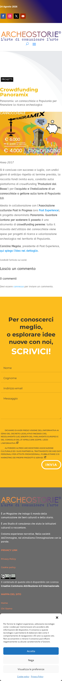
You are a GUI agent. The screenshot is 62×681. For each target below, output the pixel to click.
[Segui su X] (16, 16)
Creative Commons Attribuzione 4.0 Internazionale (30, 585)
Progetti (7, 79)
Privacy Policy (37, 676)
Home (4, 603)
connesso (18, 286)
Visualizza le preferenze (31, 669)
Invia (51, 465)
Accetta (31, 651)
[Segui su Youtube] (23, 16)
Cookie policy (23, 676)
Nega (31, 660)
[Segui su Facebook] (3, 16)
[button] (57, 617)
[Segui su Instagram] (9, 16)
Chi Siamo (6, 608)
